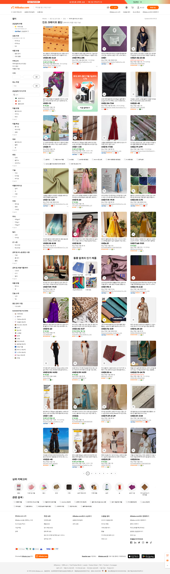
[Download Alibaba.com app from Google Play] (148, 556)
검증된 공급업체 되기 (136, 531)
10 (111, 473)
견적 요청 (75, 524)
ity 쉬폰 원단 (129, 159)
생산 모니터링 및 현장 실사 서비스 (54, 535)
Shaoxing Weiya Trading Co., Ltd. (82, 62)
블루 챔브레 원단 (87, 506)
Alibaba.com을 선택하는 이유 (24, 520)
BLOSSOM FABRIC (48, 151)
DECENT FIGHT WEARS (137, 107)
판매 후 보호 (47, 531)
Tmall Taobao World (75, 565)
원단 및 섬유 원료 (55, 18)
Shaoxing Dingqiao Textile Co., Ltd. (111, 333)
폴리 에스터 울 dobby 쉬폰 (99, 502)
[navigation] (26, 246)
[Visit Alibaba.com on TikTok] (151, 542)
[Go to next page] (115, 473)
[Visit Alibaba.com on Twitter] (139, 542)
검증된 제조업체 (78, 520)
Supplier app (86, 556)
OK (36, 77)
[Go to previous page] (84, 473)
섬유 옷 (47, 159)
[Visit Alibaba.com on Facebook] (131, 542)
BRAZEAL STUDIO (106, 376)
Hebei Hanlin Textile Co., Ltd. (139, 204)
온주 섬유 (141, 159)
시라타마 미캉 (60, 506)
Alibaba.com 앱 (103, 556)
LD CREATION (47, 334)
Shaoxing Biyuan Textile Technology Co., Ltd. (114, 107)
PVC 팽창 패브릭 (132, 502)
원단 (64, 18)
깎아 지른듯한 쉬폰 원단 (114, 159)
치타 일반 (18, 506)
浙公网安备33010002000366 (117, 571)
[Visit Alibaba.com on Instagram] (143, 542)
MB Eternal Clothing (136, 249)
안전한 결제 (47, 520)
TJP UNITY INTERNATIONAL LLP (82, 205)
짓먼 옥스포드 (73, 506)
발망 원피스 (29, 506)
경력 (16, 531)
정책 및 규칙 (47, 539)
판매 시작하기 (134, 524)
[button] (108, 7)
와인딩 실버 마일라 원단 (44, 506)
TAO (100, 565)
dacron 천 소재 (98, 159)
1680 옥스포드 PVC (76, 164)
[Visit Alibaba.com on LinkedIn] (135, 542)
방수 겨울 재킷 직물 (117, 502)
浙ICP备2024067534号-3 (135, 571)
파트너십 (133, 535)
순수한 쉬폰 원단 (83, 159)
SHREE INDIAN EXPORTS (138, 333)
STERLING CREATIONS (137, 63)
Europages (113, 565)
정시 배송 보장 (48, 527)
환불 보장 (47, 524)
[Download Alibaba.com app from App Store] (134, 556)
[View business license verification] (103, 571)
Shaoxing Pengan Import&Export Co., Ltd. (55, 247)
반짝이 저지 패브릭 (81, 502)
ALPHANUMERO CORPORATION (111, 247)
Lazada (85, 565)
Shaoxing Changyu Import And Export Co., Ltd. (143, 151)
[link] (167, 555)
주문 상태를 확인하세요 (137, 527)
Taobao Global (93, 565)
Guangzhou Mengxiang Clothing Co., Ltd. (113, 204)
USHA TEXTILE (76, 247)
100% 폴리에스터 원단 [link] (76, 18)
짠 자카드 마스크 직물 (33, 502)
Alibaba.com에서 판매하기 (138, 520)
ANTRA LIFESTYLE (49, 291)
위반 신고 (104, 539)
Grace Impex (47, 378)
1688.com (65, 565)
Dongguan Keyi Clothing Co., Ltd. (111, 151)
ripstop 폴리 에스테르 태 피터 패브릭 (55, 164)
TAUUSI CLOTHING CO (79, 378)
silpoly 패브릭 (146, 502)
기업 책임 (18, 527)
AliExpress (57, 565)
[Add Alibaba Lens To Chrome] (41, 556)
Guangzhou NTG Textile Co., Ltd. (82, 334)
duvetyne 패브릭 (66, 502)
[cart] (132, 8)
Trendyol (106, 565)
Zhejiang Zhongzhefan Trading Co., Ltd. (113, 62)
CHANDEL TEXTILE (49, 109)
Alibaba (44, 18)
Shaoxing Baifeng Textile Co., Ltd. (82, 152)
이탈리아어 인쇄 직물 (50, 502)
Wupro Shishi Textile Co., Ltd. (52, 65)
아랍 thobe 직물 (59, 159)
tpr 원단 (71, 159)
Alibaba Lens (26, 556)
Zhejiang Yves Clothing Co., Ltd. (140, 291)
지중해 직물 (19, 502)
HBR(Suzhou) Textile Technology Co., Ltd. (55, 204)
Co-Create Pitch (20, 524)
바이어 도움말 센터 (107, 520)
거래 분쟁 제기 (105, 527)
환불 (102, 531)
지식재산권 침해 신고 (107, 535)
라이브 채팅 (105, 524)
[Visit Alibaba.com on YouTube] (147, 542)
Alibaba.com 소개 (20, 516)
